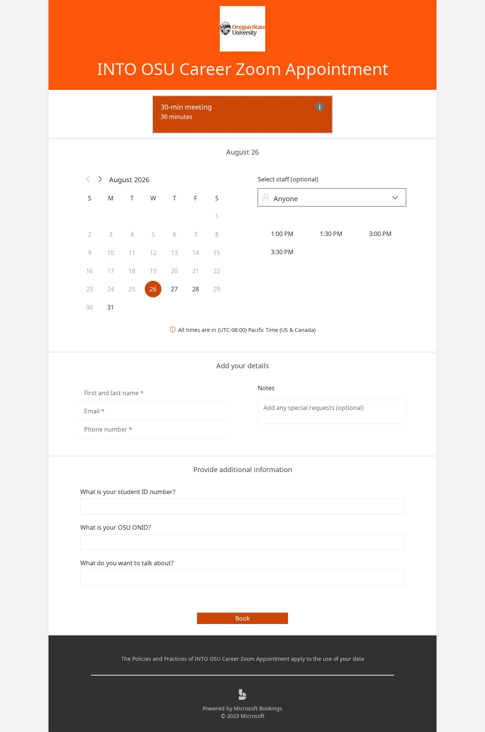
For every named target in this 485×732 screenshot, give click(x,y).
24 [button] (110, 289)
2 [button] (89, 234)
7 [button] (195, 234)
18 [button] (131, 271)
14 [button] (195, 253)
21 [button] (195, 271)
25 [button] (131, 289)
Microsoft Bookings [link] (258, 708)
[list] (242, 114)
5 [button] (153, 234)
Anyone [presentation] (330, 198)
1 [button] (217, 216)
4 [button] (132, 234)
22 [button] (216, 271)
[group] (332, 243)
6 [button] (174, 234)
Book (242, 618)
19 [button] (153, 271)
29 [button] (216, 289)
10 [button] (110, 253)
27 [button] (174, 289)
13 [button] (174, 253)
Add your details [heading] (242, 365)
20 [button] (174, 271)
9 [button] (89, 253)
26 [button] (153, 289)
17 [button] (110, 271)
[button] (88, 179)
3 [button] (111, 234)
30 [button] (89, 307)
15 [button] (216, 253)
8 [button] (217, 234)
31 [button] (110, 307)
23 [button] (89, 289)
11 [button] (131, 253)
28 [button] (195, 289)
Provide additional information (242, 469)
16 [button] (89, 271)
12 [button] (153, 253)
